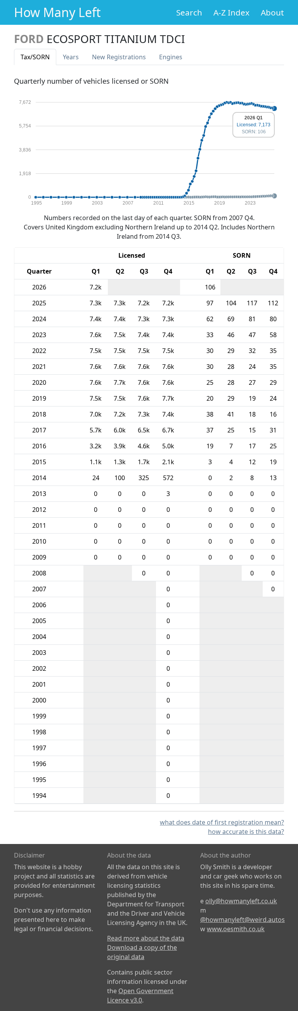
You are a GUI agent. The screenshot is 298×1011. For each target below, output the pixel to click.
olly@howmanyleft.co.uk (241, 901)
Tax (35, 57)
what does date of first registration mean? (222, 822)
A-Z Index (231, 12)
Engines (170, 57)
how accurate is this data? (246, 831)
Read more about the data (145, 938)
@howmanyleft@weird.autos (242, 919)
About (272, 12)
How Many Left (57, 12)
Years (71, 57)
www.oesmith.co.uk (236, 929)
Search (189, 12)
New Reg (119, 57)
